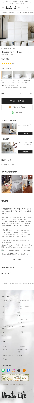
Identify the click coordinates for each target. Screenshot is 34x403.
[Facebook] (8, 370)
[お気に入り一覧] (27, 7)
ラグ (3, 323)
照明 (3, 319)
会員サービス (5, 350)
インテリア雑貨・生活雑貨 (23, 302)
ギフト (3, 315)
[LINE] (3, 370)
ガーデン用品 (21, 326)
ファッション (21, 323)
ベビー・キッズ (6, 332)
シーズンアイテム (22, 319)
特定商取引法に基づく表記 (23, 351)
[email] (24, 370)
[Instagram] (13, 370)
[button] (3, 7)
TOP (3, 12)
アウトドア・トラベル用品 (7, 327)
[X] (18, 370)
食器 (3, 312)
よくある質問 (21, 346)
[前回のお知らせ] (3, 2)
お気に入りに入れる (18, 107)
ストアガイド (5, 346)
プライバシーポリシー (7, 355)
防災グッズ (4, 335)
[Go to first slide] (31, 155)
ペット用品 (20, 332)
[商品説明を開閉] (31, 201)
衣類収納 (11, 12)
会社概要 (19, 355)
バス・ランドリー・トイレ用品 (23, 307)
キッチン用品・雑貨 (7, 301)
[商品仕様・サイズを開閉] (31, 267)
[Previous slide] (2, 155)
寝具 (18, 315)
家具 (6, 12)
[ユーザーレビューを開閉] (31, 273)
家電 (3, 306)
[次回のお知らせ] (30, 2)
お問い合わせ (5, 359)
